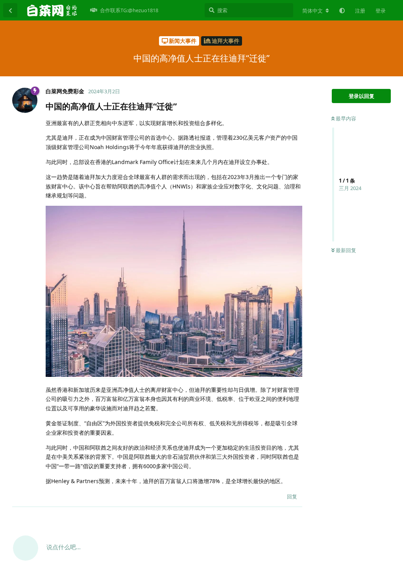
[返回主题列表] (10, 10)
